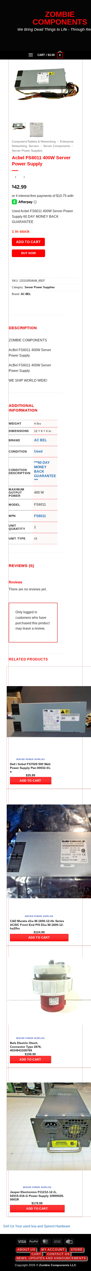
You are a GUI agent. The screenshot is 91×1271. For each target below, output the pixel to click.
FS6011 (40, 516)
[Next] (72, 85)
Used (38, 451)
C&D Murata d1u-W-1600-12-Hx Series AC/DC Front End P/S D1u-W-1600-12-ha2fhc (37, 924)
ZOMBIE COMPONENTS (60, 18)
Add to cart (28, 242)
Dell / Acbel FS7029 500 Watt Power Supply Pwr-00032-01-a (30, 768)
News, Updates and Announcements (51, 1258)
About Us (26, 1249)
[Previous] (18, 85)
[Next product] (15, 177)
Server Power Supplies (27, 150)
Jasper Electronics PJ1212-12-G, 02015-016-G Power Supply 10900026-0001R (37, 1196)
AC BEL (26, 294)
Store (77, 1249)
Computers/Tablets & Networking (34, 141)
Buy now (28, 253)
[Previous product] (24, 177)
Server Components (56, 146)
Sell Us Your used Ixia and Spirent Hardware (36, 1226)
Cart (36, 1254)
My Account (53, 1249)
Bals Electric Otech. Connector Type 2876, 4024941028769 (25, 1046)
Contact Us (58, 1254)
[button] (31, 55)
